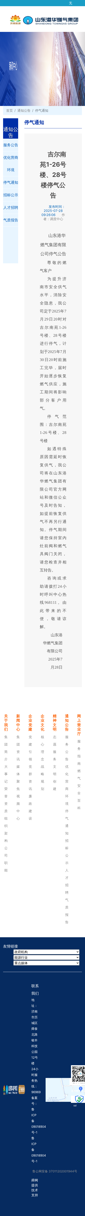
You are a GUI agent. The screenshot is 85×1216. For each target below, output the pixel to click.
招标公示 (10, 195)
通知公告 (24, 110)
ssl (75, 1105)
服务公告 (10, 145)
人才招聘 (10, 207)
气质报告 (10, 220)
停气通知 (10, 182)
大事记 (6, 773)
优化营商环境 (10, 163)
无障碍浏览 (70, 1)
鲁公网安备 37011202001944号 (54, 1171)
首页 (9, 110)
